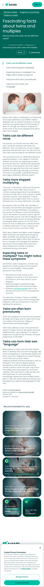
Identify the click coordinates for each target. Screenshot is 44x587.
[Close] (40, 547)
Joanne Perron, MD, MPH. (26, 392)
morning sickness (21, 288)
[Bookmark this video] (38, 474)
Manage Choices (22, 577)
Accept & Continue (22, 583)
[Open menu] (3, 4)
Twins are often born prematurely (21, 79)
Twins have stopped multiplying (20, 67)
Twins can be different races (19, 63)
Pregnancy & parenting (29, 12)
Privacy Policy (26, 569)
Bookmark (35, 52)
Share (20, 52)
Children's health (11, 15)
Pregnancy (29, 45)
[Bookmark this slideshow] (38, 453)
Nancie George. (15, 390)
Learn (5, 45)
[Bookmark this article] (38, 433)
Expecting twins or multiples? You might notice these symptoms (20, 73)
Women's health (10, 12)
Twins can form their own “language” (17, 85)
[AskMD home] (11, 4)
